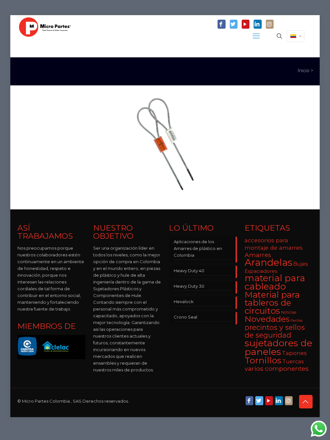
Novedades (267, 319)
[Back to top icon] (306, 401)
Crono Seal (185, 317)
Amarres (258, 255)
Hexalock (184, 301)
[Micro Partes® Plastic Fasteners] (45, 36)
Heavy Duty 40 (189, 270)
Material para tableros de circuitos (272, 303)
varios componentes (277, 368)
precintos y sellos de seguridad (275, 331)
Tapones (294, 352)
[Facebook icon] (221, 24)
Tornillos (263, 360)
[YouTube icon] (245, 24)
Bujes (300, 264)
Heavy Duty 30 (189, 286)
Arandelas (268, 262)
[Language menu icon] (296, 36)
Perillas (297, 321)
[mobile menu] (256, 36)
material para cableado (275, 282)
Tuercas (293, 361)
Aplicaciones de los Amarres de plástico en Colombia (198, 248)
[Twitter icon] (234, 24)
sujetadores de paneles (278, 347)
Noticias (288, 312)
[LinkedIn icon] (257, 24)
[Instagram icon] (270, 24)
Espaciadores (261, 271)
